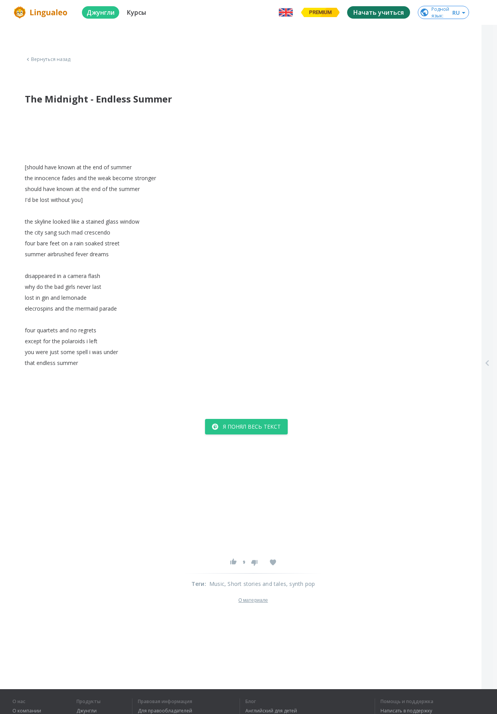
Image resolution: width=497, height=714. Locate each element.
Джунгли (86, 711)
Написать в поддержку (406, 711)
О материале (253, 600)
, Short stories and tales (255, 583)
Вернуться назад (51, 59)
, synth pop (300, 583)
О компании (26, 711)
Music (216, 583)
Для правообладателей (165, 711)
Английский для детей (271, 711)
